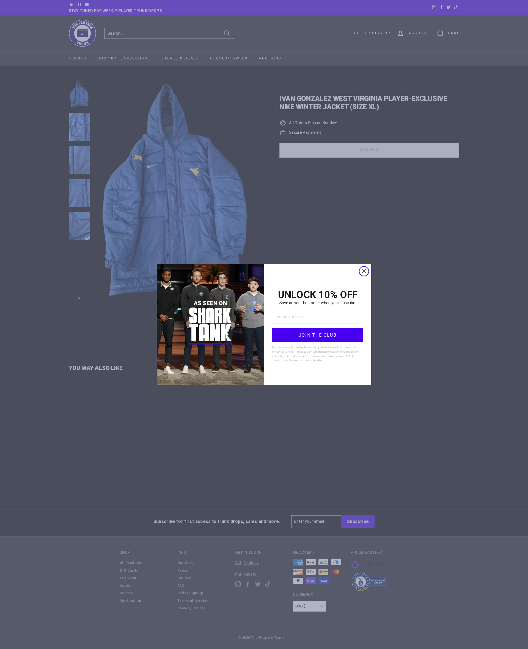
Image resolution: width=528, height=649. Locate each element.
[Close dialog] (364, 271)
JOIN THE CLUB (318, 335)
